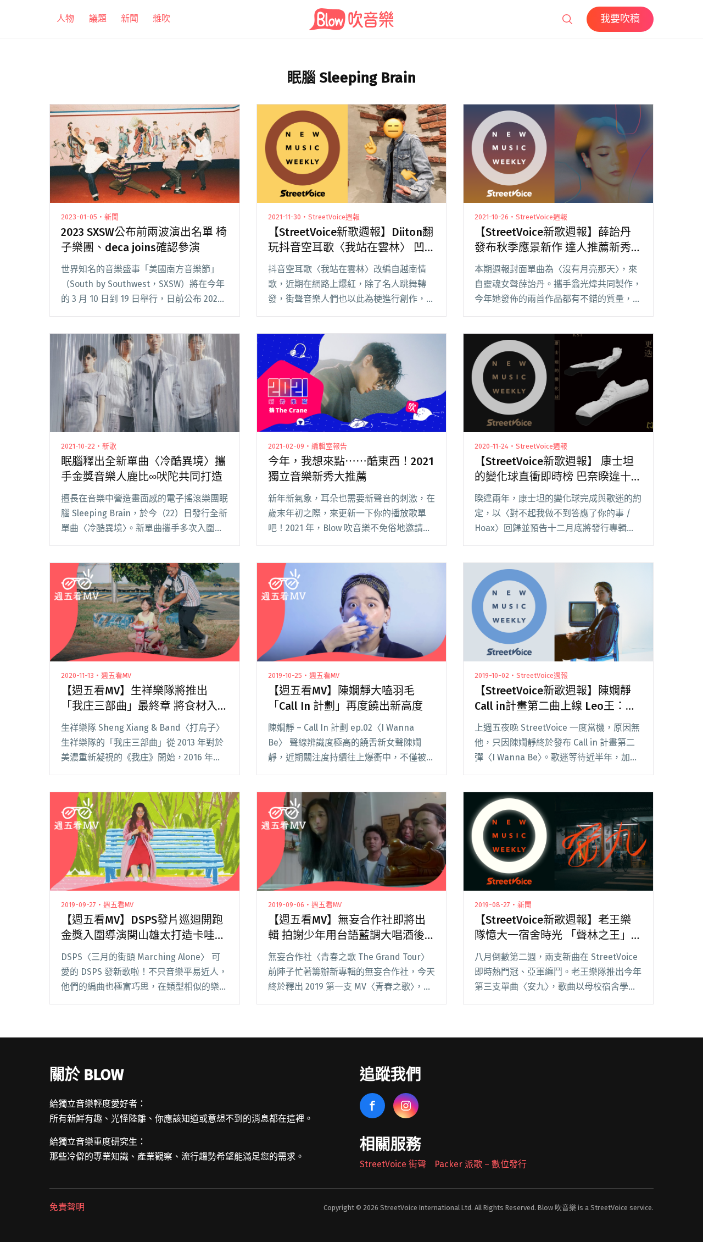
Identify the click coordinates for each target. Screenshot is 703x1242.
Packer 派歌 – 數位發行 (480, 1164)
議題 (98, 18)
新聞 (129, 18)
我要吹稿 (620, 19)
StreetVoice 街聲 (393, 1164)
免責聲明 (67, 1207)
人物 (65, 18)
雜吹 (161, 18)
